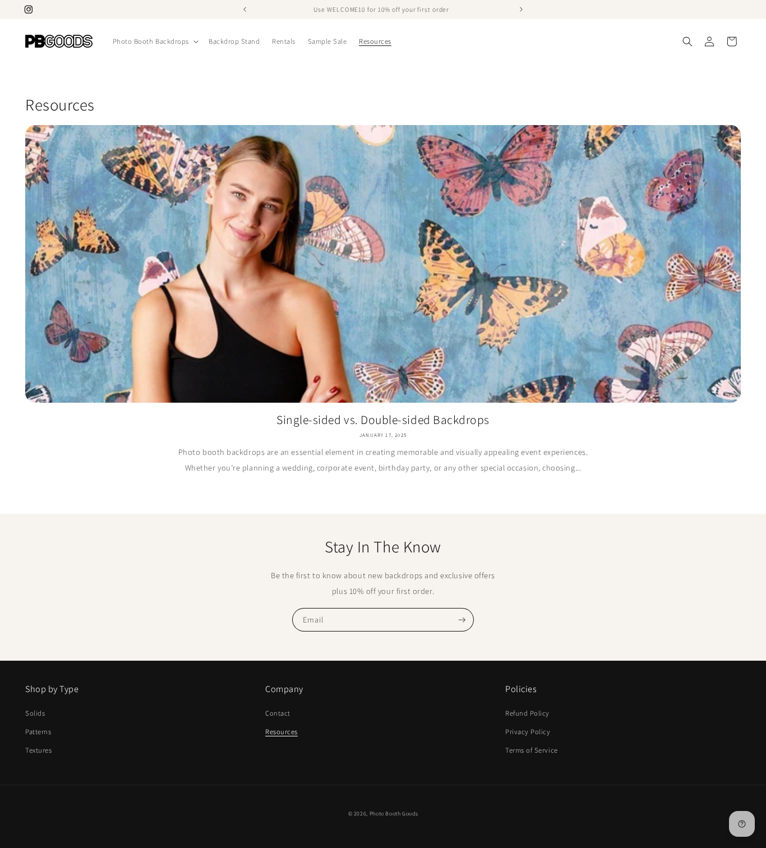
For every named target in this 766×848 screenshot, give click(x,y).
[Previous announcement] (244, 9)
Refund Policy (527, 713)
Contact (277, 713)
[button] (154, 41)
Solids (35, 713)
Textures (38, 750)
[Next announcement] (521, 9)
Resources (281, 731)
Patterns (38, 731)
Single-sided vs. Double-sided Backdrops (383, 419)
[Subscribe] (462, 620)
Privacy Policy (528, 731)
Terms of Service (531, 750)
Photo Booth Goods (394, 813)
